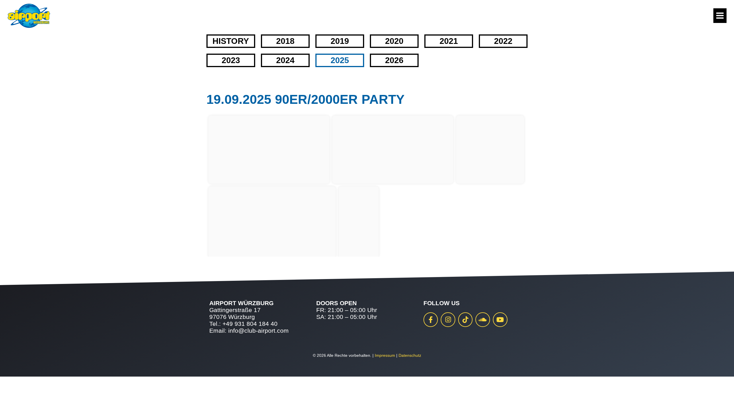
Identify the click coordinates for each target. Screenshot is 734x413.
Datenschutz (410, 355)
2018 (285, 41)
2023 (231, 60)
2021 (449, 41)
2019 (340, 41)
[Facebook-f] (430, 319)
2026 (394, 60)
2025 (340, 60)
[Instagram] (448, 319)
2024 (285, 60)
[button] (12, 400)
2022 (503, 41)
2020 (394, 41)
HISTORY (230, 41)
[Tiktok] (465, 319)
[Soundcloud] (482, 319)
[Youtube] (500, 319)
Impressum (385, 355)
